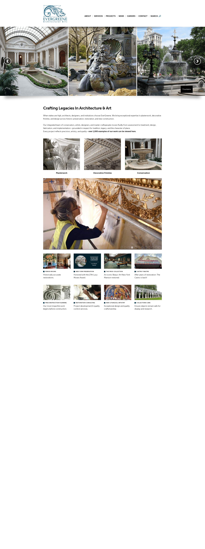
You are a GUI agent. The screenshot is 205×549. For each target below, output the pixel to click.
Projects (111, 16)
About (87, 16)
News (121, 16)
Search (154, 16)
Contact (142, 16)
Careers (131, 16)
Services (98, 16)
